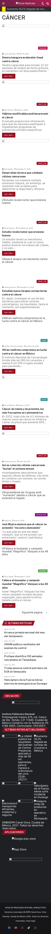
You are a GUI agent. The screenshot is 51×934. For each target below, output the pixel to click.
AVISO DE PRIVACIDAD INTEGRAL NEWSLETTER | (25, 908)
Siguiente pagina (32, 612)
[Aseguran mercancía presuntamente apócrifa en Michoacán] (41, 810)
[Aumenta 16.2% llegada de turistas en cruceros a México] (41, 743)
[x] (42, 928)
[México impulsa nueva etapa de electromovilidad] (9, 808)
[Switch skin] (42, 4)
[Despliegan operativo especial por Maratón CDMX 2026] (25, 804)
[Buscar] (47, 4)
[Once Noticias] (25, 3)
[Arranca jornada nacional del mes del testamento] (9, 739)
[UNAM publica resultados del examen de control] (25, 758)
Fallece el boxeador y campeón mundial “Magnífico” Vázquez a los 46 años (25, 584)
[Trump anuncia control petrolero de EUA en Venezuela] (25, 786)
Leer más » (8, 76)
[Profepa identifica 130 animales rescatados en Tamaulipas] (9, 786)
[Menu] (3, 4)
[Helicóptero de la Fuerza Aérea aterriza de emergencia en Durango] (41, 790)
